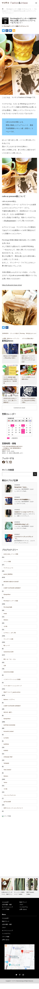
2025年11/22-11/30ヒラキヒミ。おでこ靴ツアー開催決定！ (10, 400)
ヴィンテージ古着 (8, 639)
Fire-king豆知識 (8, 607)
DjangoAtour (7, 594)
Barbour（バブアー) (9, 699)
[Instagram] (22, 974)
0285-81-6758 (6, 450)
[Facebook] (19, 974)
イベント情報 (7, 561)
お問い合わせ (23, 909)
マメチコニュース (24, 26)
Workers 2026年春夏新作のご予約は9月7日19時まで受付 (28, 400)
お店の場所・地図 (7, 904)
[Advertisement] (19, 839)
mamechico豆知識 (9, 672)
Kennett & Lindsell (9, 731)
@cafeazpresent (10, 221)
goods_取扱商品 (8, 574)
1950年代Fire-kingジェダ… (21, 524)
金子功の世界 (7, 801)
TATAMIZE (6, 763)
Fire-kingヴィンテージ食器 (11, 26)
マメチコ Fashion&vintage (18, 980)
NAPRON (6, 744)
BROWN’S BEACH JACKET (11, 581)
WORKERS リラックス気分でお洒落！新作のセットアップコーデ (10, 334)
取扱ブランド (23, 902)
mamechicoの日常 (9, 652)
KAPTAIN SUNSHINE (9, 725)
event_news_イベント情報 (11, 554)
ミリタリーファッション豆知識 (12, 679)
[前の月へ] (23, 418)
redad (5, 613)
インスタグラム (24, 907)
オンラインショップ (7, 907)
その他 (5, 626)
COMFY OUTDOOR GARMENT (12, 588)
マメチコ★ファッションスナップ (13, 685)
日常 (5, 665)
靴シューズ (7, 645)
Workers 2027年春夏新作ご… (22, 499)
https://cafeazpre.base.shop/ (12, 285)
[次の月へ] (30, 418)
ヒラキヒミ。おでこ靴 (10, 632)
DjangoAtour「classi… (20, 487)
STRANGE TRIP (8, 757)
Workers (6, 620)
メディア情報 (5, 909)
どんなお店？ (5, 902)
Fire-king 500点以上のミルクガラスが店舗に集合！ (28, 334)
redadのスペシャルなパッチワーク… (24, 512)
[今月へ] (26, 418)
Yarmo (5, 782)
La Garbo (6, 738)
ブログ (21, 904)
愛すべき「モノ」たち (10, 659)
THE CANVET (7, 769)
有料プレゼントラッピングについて (13, 808)
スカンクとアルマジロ (10, 795)
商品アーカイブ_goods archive (12, 692)
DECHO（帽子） (8, 712)
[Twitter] (16, 974)
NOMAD (6, 750)
